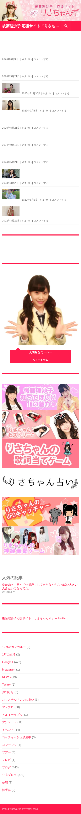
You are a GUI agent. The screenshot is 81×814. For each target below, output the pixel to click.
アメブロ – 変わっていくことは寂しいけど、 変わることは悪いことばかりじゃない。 (40, 52)
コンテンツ (9, 744)
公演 (5, 782)
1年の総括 (8, 654)
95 (46, 239)
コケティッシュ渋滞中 (16, 737)
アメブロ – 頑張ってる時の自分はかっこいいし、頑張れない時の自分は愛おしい (50, 104)
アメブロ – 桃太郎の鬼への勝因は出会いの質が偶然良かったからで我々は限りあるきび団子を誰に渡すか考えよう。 (50, 174)
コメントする (40, 59)
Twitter (6, 684)
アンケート (9, 722)
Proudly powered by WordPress (20, 809)
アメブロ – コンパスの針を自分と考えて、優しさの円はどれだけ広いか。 (48, 193)
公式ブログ (9, 775)
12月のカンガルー (14, 647)
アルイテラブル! (12, 714)
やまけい (27, 59)
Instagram (8, 669)
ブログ (6, 767)
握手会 (6, 790)
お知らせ (8, 692)
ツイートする (40, 359)
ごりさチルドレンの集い (18, 699)
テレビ (6, 760)
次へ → (60, 239)
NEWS (6, 677)
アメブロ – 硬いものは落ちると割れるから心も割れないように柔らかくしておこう (50, 212)
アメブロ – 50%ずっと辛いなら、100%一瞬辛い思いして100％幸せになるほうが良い (40, 138)
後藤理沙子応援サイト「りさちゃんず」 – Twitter (34, 618)
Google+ (7, 662)
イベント (8, 729)
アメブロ (8, 707)
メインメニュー (76, 26)
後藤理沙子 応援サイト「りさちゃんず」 (31, 26)
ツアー (6, 752)
